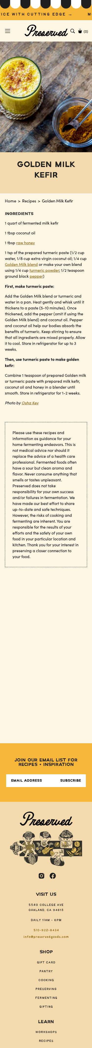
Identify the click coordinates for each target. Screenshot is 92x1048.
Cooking (46, 980)
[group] (46, 10)
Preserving (46, 989)
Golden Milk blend (21, 264)
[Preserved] (46, 31)
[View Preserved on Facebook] (52, 876)
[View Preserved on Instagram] (41, 876)
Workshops (46, 1032)
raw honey (25, 242)
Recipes (29, 200)
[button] (72, 31)
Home (10, 200)
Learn (46, 1022)
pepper (36, 276)
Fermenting (46, 998)
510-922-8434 (46, 930)
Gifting (46, 1006)
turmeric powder (44, 270)
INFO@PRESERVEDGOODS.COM (46, 937)
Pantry (46, 971)
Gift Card (46, 962)
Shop (46, 952)
